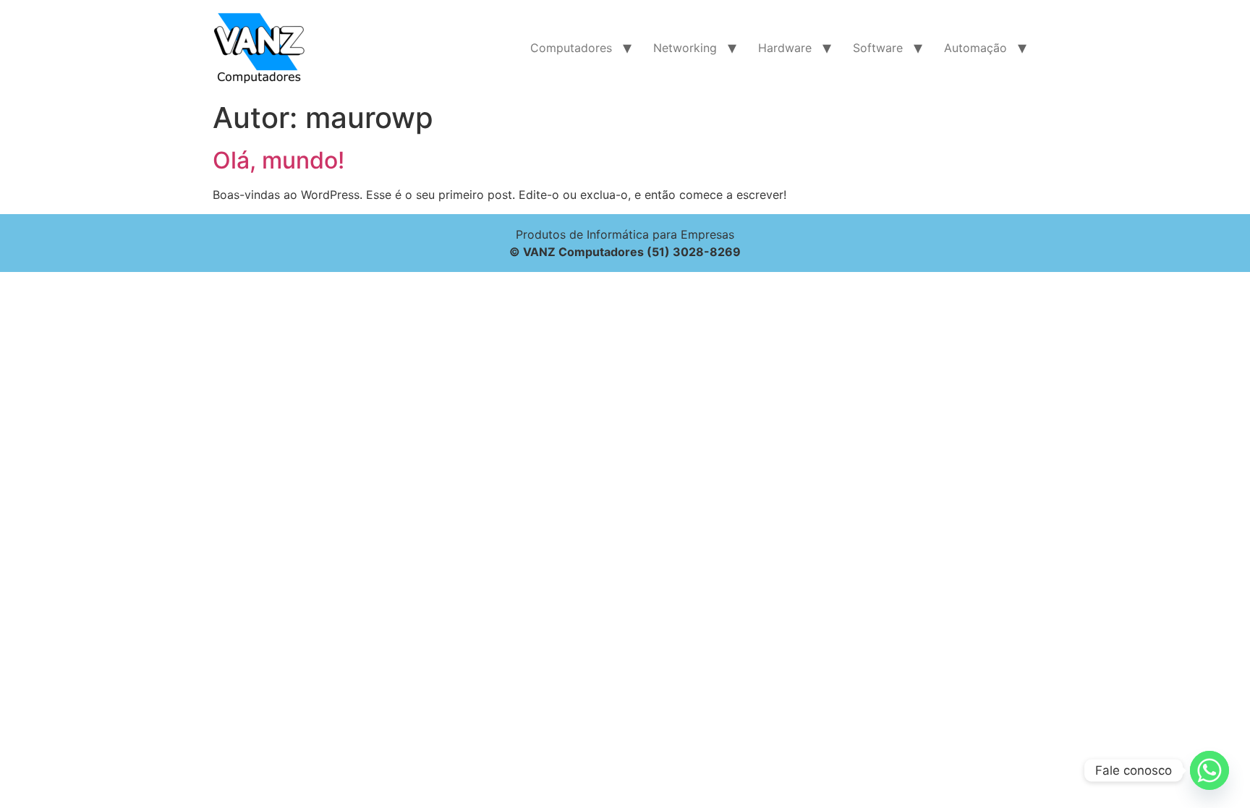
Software (878, 48)
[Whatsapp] (1209, 770)
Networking (685, 48)
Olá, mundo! (278, 160)
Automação (975, 48)
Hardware (785, 48)
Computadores (571, 48)
